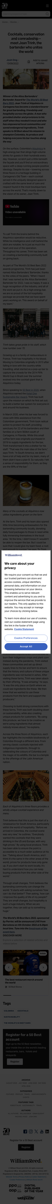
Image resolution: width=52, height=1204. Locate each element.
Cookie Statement (24, 629)
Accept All (26, 646)
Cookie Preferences (26, 638)
